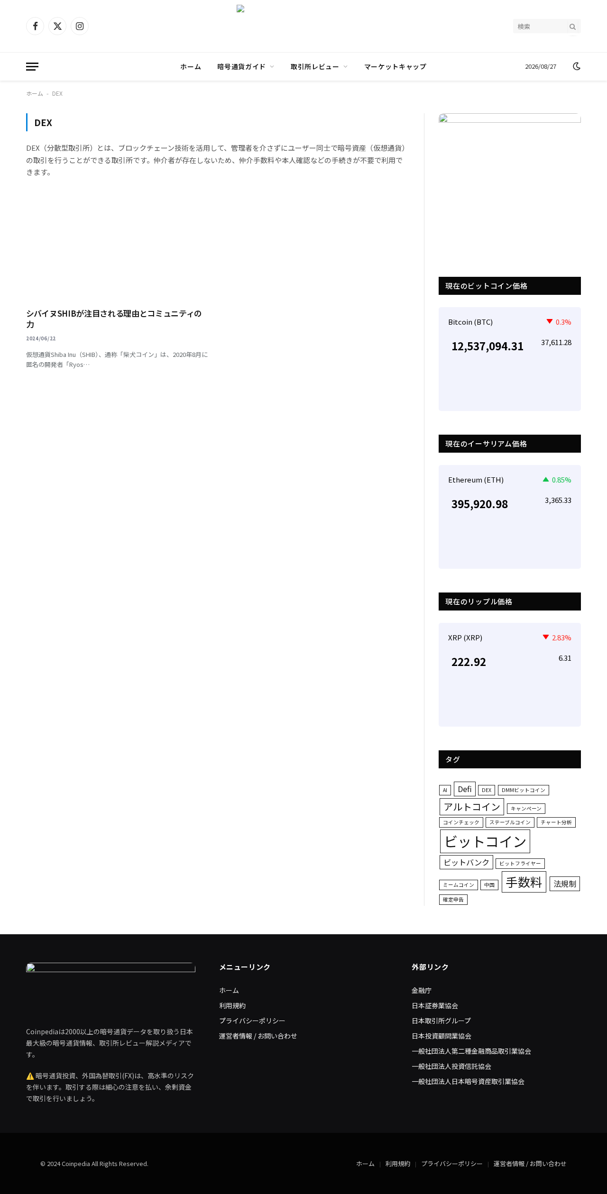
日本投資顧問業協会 (441, 1035)
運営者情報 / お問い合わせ (258, 1035)
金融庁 (422, 990)
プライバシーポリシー (252, 1020)
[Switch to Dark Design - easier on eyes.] (575, 66)
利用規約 (232, 1005)
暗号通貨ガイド (241, 66)
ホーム (190, 66)
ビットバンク (466, 862)
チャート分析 (556, 822)
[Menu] (32, 66)
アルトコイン (471, 806)
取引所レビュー (315, 66)
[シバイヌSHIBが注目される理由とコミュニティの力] (117, 248)
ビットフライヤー (520, 863)
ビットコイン (485, 841)
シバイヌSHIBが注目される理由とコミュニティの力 (114, 318)
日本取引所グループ (441, 1020)
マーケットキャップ (395, 66)
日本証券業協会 (435, 1005)
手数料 (524, 881)
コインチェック (461, 822)
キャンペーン (526, 808)
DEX (486, 789)
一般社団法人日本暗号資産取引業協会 (468, 1081)
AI (445, 789)
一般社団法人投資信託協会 (451, 1066)
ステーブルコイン (510, 822)
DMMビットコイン (523, 789)
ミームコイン (458, 884)
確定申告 (453, 899)
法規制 (564, 883)
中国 (489, 884)
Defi (465, 788)
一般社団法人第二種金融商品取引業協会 (471, 1051)
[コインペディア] (303, 26)
